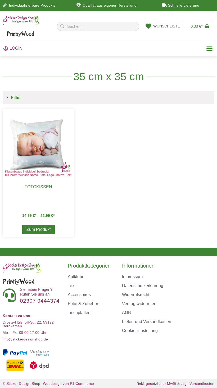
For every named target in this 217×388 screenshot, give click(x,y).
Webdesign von (68, 383)
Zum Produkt (38, 229)
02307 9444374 (40, 301)
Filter (16, 97)
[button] (209, 49)
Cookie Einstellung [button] (140, 330)
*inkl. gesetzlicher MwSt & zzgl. (175, 383)
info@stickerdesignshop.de (25, 339)
